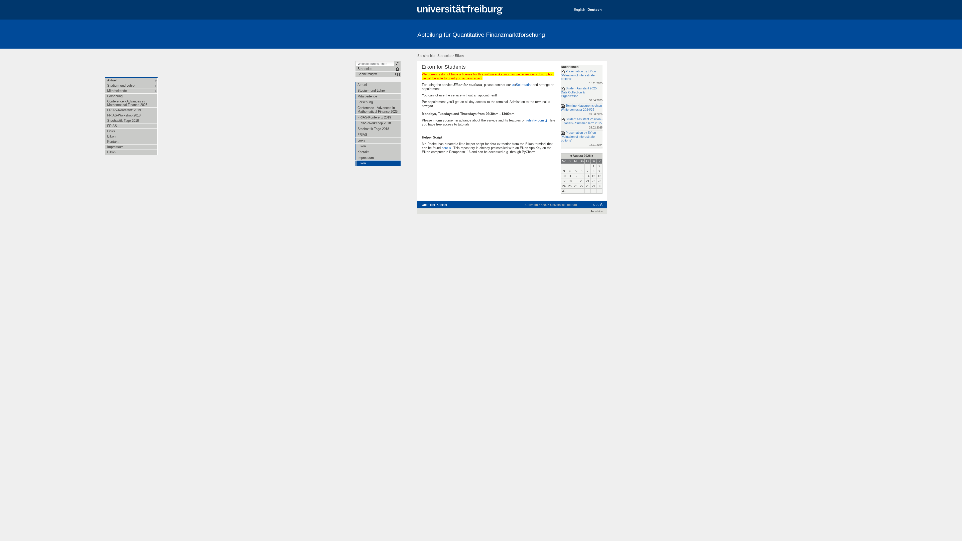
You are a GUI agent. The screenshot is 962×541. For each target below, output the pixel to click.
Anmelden (596, 211)
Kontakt (442, 205)
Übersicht (428, 205)
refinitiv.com (535, 120)
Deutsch (594, 10)
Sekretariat (524, 85)
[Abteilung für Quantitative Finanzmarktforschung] (582, 33)
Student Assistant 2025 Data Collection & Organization (582, 94)
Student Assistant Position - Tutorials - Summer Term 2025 (582, 123)
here (445, 148)
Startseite (444, 56)
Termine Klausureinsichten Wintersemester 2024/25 (582, 109)
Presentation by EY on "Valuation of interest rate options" (582, 77)
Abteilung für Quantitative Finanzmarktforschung (481, 34)
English (579, 10)
